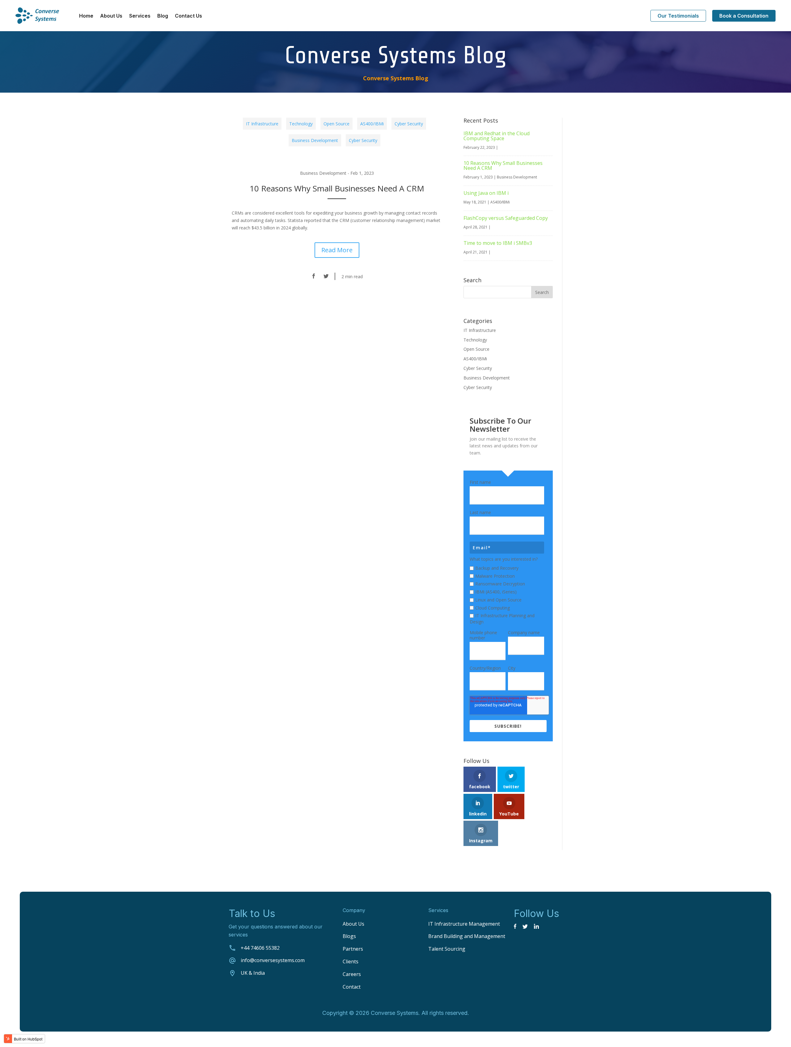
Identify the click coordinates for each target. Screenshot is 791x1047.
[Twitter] (326, 276)
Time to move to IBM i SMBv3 (497, 243)
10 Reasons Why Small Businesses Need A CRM (337, 188)
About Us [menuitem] (111, 16)
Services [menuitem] (139, 16)
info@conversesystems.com (273, 960)
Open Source (336, 124)
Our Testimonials (678, 16)
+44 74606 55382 (260, 947)
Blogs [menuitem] (349, 936)
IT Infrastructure (262, 124)
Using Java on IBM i (486, 193)
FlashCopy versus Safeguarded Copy (505, 218)
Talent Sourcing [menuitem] (446, 948)
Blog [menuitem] (162, 16)
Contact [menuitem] (352, 986)
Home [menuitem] (86, 16)
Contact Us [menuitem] (188, 16)
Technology (301, 124)
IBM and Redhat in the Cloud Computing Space (496, 136)
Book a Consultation (743, 16)
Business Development (315, 140)
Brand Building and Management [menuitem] (466, 936)
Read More (337, 250)
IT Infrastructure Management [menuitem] (464, 923)
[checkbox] (507, 594)
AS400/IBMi (372, 124)
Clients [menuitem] (350, 961)
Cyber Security (409, 124)
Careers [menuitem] (352, 974)
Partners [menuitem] (353, 948)
